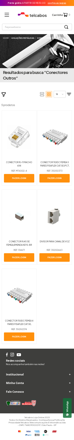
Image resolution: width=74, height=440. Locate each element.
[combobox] (37, 27)
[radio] (42, 94)
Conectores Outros (49, 38)
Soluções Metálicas (22, 38)
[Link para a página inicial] (6, 38)
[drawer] (7, 15)
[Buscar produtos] (66, 27)
